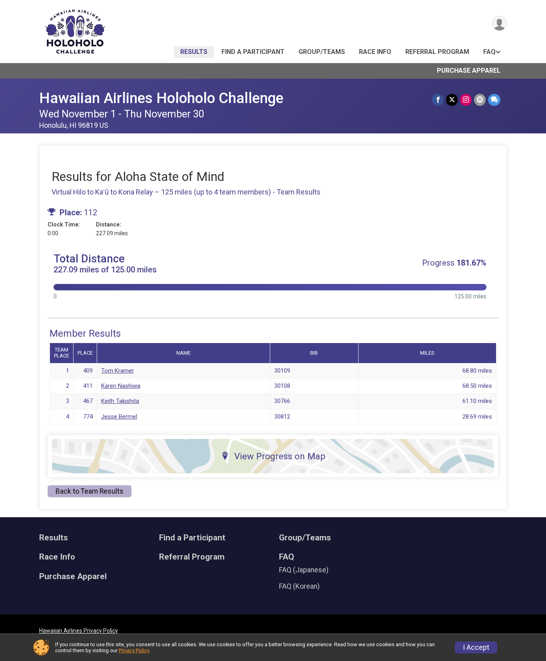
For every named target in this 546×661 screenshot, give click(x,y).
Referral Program (437, 52)
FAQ (489, 52)
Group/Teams (322, 52)
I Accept (476, 647)
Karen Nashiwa (120, 385)
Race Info (375, 52)
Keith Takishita (120, 401)
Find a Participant (253, 52)
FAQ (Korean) (299, 586)
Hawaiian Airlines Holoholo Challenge (161, 98)
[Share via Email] (480, 99)
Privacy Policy (134, 650)
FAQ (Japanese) (304, 570)
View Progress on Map (279, 456)
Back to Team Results (90, 491)
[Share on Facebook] (438, 99)
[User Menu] (499, 23)
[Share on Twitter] (452, 99)
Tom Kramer (117, 370)
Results (193, 52)
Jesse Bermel (119, 416)
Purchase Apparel (468, 70)
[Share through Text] (494, 99)
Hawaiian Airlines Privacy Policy (78, 630)
